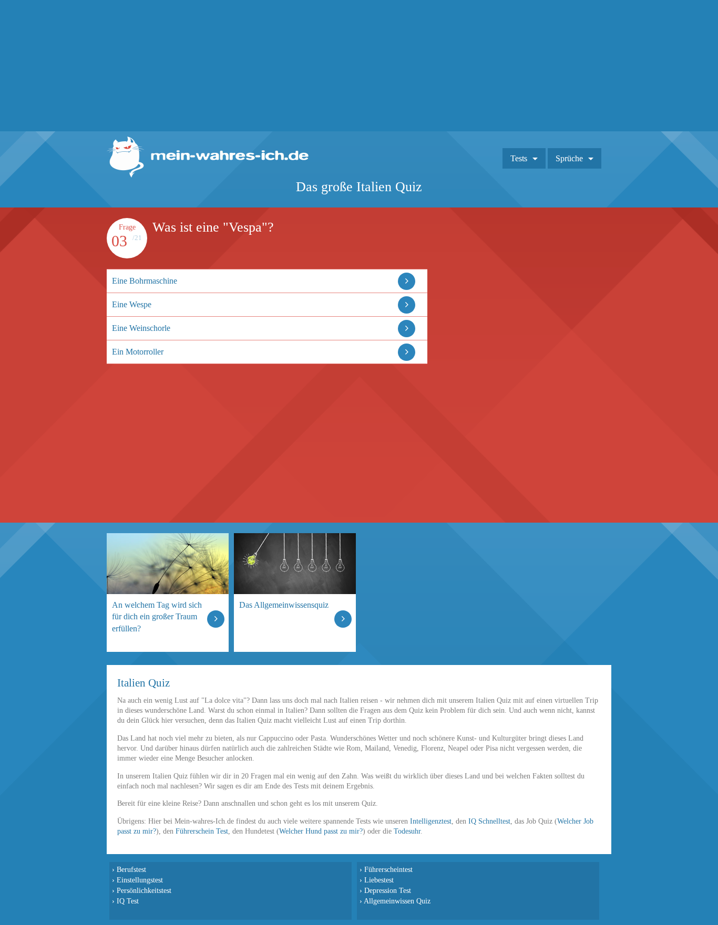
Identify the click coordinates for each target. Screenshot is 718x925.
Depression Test (387, 890)
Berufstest (131, 869)
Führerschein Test (202, 831)
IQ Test (128, 901)
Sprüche (569, 158)
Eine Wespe (131, 304)
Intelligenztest (431, 821)
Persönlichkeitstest (144, 890)
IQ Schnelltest (489, 821)
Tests (518, 158)
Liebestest (379, 880)
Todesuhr (407, 831)
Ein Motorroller (137, 351)
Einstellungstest (140, 880)
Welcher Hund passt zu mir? (321, 831)
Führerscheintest (388, 869)
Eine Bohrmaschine (144, 280)
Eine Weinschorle (141, 328)
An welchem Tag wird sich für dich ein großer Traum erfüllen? (157, 616)
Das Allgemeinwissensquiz (284, 604)
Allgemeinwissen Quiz (397, 901)
